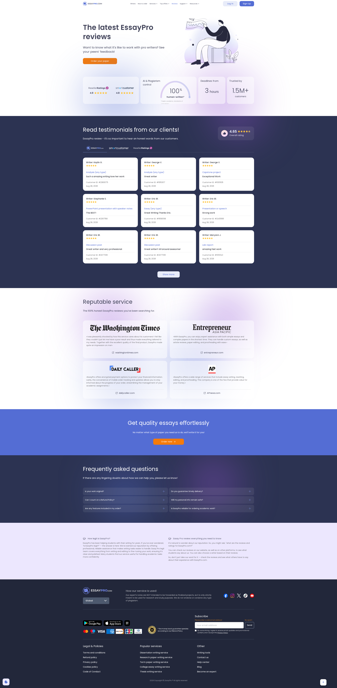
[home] (95, 5)
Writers (125, 5)
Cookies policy (90, 666)
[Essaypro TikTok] (245, 596)
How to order (137, 5)
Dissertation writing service (154, 652)
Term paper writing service (154, 662)
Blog (199, 666)
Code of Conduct (92, 671)
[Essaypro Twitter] (239, 596)
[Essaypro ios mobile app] (113, 623)
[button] (151, 5)
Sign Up (247, 5)
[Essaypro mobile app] (92, 623)
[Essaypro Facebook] (226, 596)
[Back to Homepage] (97, 590)
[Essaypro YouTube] (252, 596)
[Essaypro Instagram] (232, 596)
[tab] (95, 148)
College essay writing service (155, 666)
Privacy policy (90, 662)
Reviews (177, 5)
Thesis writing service (151, 671)
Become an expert (206, 671)
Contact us (203, 657)
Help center (203, 662)
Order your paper (100, 61)
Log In (230, 5)
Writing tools (203, 652)
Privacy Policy (222, 633)
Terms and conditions (94, 652)
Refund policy (90, 657)
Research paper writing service (156, 657)
